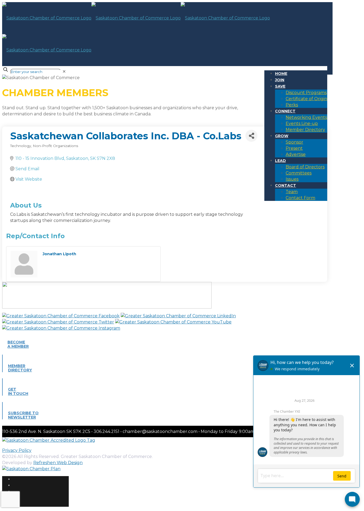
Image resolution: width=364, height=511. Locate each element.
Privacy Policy (16, 450)
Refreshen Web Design (58, 462)
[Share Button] (251, 136)
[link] (64, 71)
